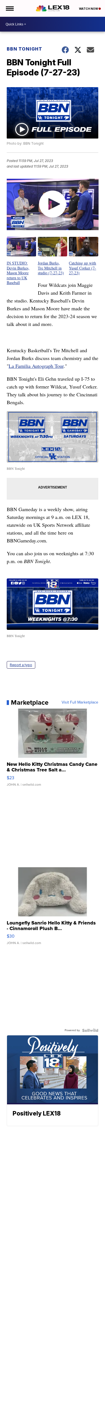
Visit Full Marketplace (80, 702)
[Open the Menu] (9, 8)
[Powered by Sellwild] (90, 1030)
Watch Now (89, 8)
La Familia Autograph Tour (36, 366)
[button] (21, 261)
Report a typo (21, 665)
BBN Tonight (24, 49)
